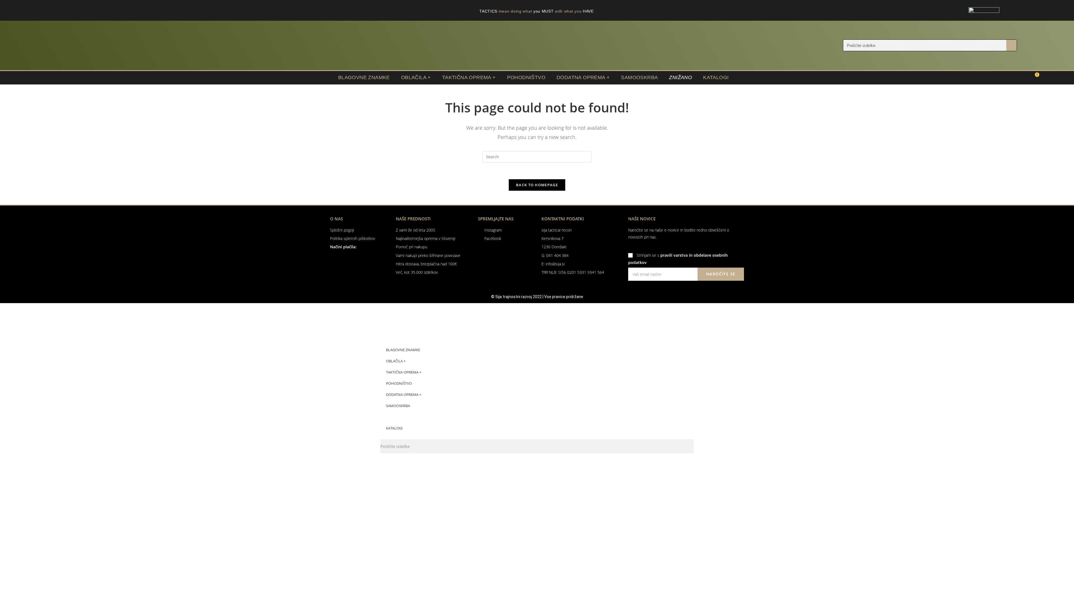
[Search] (1011, 45)
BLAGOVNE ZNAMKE (364, 77)
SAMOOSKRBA (639, 77)
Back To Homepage (537, 184)
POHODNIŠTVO (526, 77)
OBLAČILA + (416, 77)
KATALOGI (716, 77)
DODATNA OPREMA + (583, 77)
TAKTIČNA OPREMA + (469, 77)
